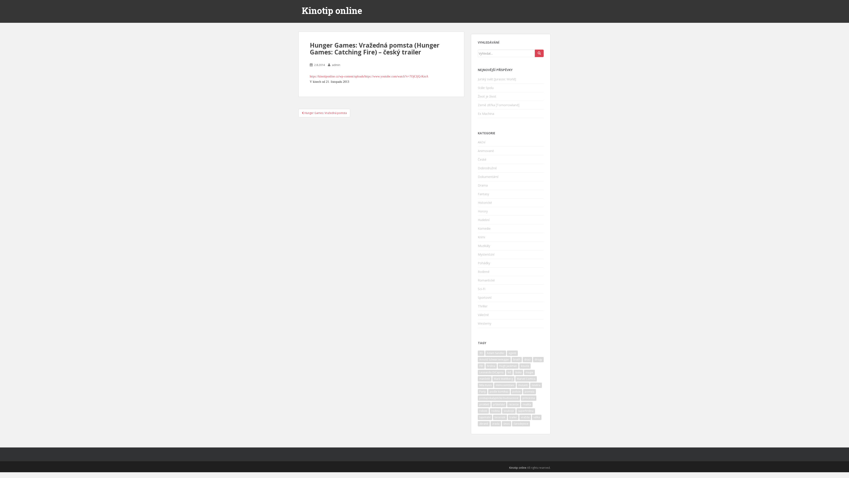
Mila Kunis (485, 385)
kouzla (525, 366)
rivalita (527, 404)
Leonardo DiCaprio (491, 372)
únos (506, 424)
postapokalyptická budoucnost (498, 398)
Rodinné (484, 272)
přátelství (499, 404)
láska (518, 372)
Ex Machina (486, 114)
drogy (538, 359)
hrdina (491, 366)
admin (336, 65)
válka (536, 417)
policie (516, 391)
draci (527, 359)
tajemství (485, 417)
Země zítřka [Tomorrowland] (498, 105)
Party (482, 391)
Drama (483, 185)
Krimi (481, 237)
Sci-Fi (481, 289)
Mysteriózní (486, 254)
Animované (486, 151)
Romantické (486, 280)
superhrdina (525, 411)
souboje (509, 411)
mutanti (523, 385)
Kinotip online (332, 10)
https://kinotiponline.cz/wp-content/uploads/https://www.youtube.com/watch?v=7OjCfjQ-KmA (369, 76)
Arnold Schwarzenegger (494, 359)
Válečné (483, 315)
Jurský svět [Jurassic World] (497, 79)
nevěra (536, 385)
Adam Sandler (496, 353)
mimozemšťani (505, 385)
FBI (481, 366)
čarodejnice (521, 424)
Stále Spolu (486, 88)
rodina (495, 411)
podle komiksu (499, 391)
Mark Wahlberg (503, 379)
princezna (528, 398)
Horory (483, 211)
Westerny (484, 323)
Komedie (484, 228)
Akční (481, 142)
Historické (485, 202)
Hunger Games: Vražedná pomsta (325, 113)
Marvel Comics (526, 379)
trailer (513, 417)
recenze (514, 404)
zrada (495, 424)
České (482, 159)
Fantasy (483, 194)
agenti (512, 353)
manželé (484, 379)
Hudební (484, 220)
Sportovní (484, 297)
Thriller (483, 306)
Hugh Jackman (508, 366)
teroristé (500, 417)
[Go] (539, 53)
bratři (516, 359)
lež (509, 372)
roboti (483, 411)
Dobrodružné (487, 168)
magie (529, 372)
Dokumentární (488, 177)
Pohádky (484, 263)
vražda (525, 417)
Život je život (487, 96)
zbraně (483, 424)
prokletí (484, 404)
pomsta (529, 391)
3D (481, 353)
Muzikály (484, 246)
